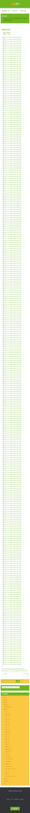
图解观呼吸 (7, 744)
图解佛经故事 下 (8, 751)
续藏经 (5, 702)
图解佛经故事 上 (8, 749)
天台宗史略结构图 (9, 759)
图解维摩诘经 (8, 731)
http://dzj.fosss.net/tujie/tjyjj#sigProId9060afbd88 (15, 671)
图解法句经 (7, 741)
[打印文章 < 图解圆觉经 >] (27, 32)
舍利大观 (7, 771)
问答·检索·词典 (7, 707)
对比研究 (5, 781)
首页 (4, 697)
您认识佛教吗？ (8, 761)
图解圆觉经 (6, 30)
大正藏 (5, 700)
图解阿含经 (7, 739)
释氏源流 (7, 712)
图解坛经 (7, 736)
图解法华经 (7, 719)
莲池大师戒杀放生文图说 (10, 769)
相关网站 (5, 779)
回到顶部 (15, 808)
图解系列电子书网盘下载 (10, 776)
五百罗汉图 (7, 754)
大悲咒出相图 (8, 756)
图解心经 (7, 726)
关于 (4, 783)
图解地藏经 (7, 724)
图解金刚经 (7, 729)
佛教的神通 (7, 764)
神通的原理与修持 (9, 766)
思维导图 (7, 774)
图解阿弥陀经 (8, 714)
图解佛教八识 (8, 746)
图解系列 (8, 32)
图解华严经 (7, 717)
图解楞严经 (7, 722)
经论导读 (5, 705)
